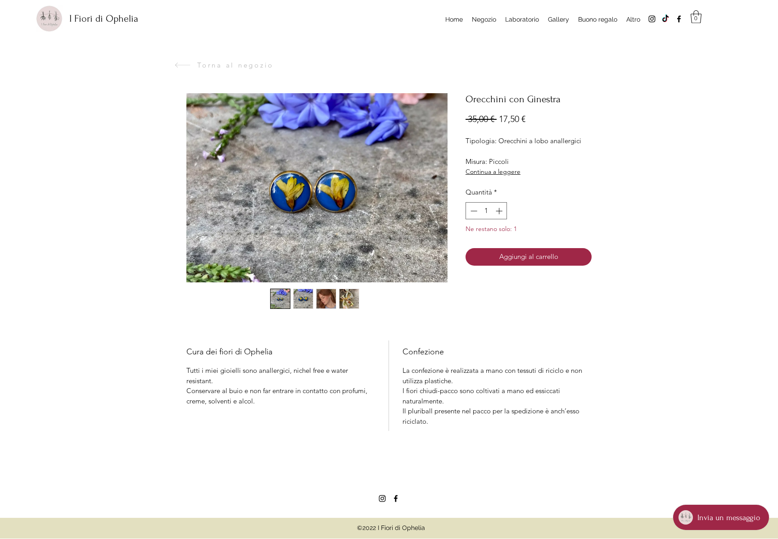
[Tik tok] (665, 18)
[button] (696, 16)
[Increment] (500, 211)
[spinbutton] (486, 211)
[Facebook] (678, 18)
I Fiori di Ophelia (103, 18)
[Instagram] (651, 18)
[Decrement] (473, 211)
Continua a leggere (493, 172)
